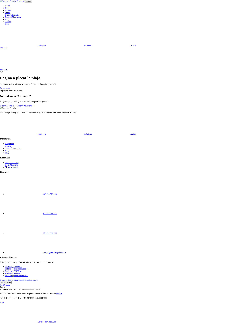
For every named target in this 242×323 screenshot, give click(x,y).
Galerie (8, 8)
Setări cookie (6, 282)
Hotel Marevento (12, 165)
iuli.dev (59, 294)
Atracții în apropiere (13, 148)
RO (1, 48)
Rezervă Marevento (13, 17)
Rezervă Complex (8, 106)
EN (5, 48)
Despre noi (9, 144)
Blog (7, 19)
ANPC (3, 285)
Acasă (7, 6)
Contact (8, 22)
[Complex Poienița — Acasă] (12, 1)
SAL (8, 285)
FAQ (7, 24)
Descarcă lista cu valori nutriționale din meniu (19, 280)
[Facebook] (57, 67)
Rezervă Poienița (12, 15)
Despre (8, 10)
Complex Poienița (12, 163)
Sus (2, 302)
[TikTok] (95, 67)
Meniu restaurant (11, 167)
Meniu (7, 13)
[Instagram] (19, 67)
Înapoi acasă (5, 88)
